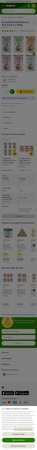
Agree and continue (18, 440)
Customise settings (18, 434)
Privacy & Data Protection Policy (23, 429)
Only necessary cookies (18, 446)
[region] (18, 428)
